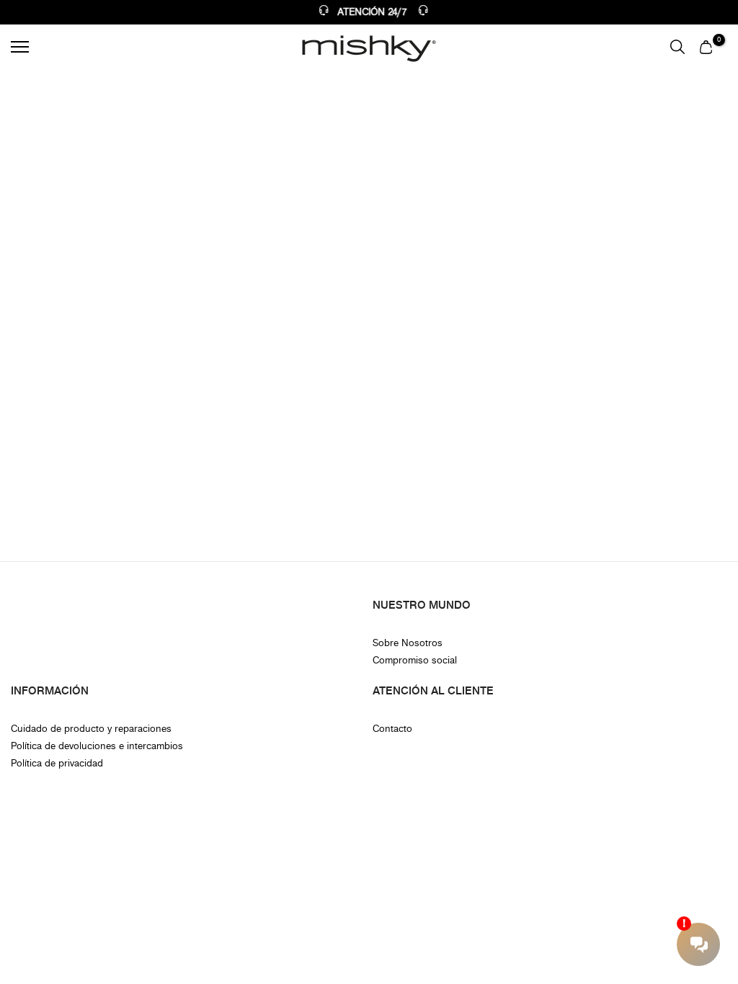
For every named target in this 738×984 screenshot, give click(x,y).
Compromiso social (415, 660)
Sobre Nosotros (408, 643)
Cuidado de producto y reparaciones (91, 729)
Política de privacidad (57, 763)
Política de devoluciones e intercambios (97, 746)
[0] (705, 47)
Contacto (392, 729)
